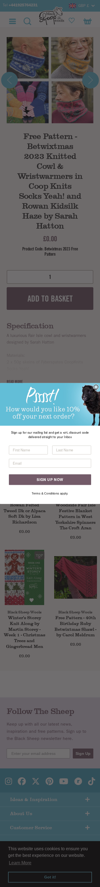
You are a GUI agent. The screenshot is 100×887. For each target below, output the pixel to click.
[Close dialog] (96, 387)
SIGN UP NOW (50, 479)
